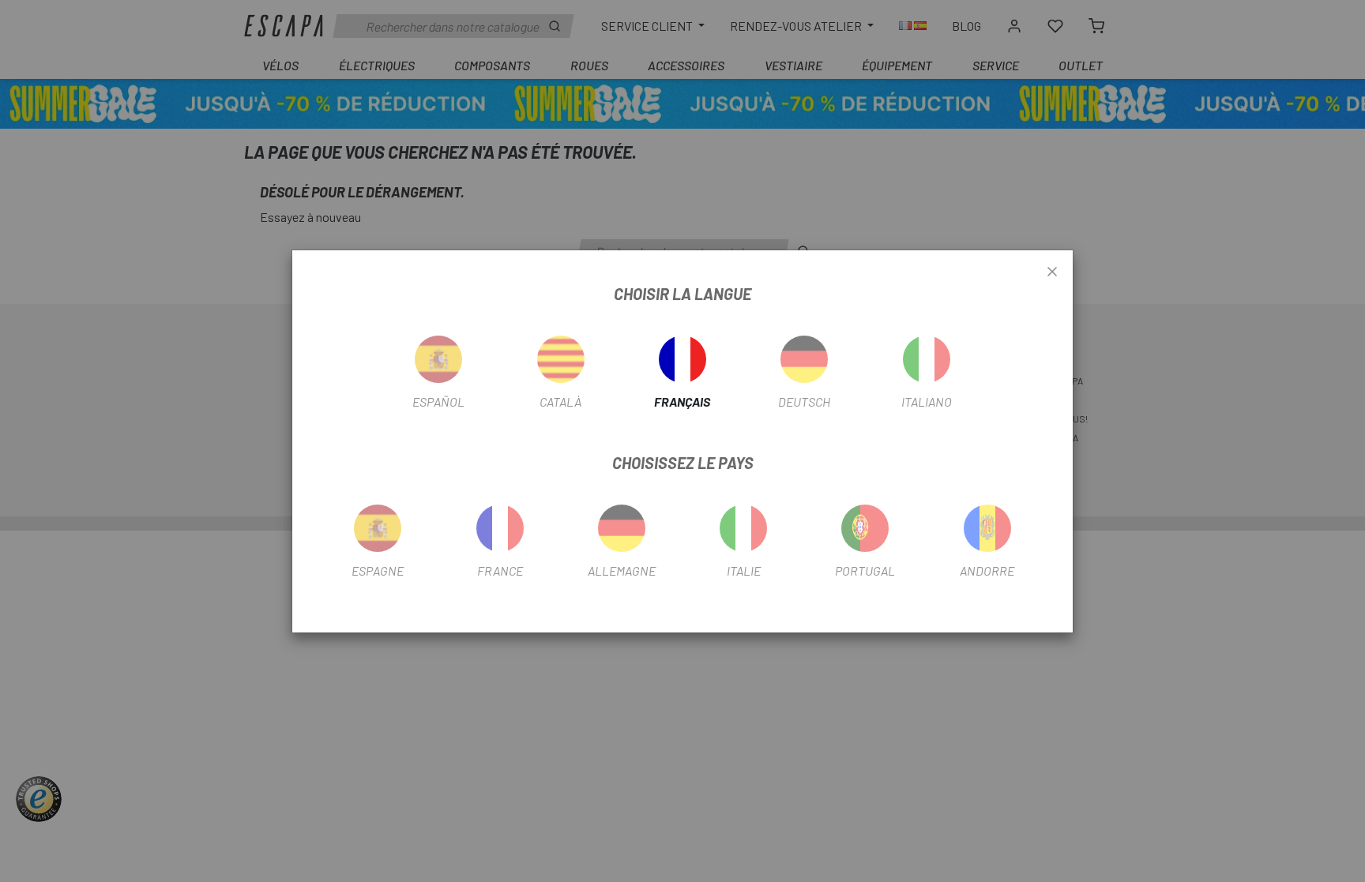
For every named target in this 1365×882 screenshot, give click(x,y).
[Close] (1052, 272)
